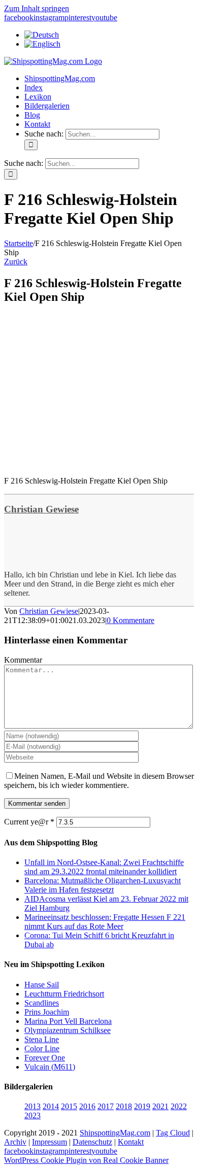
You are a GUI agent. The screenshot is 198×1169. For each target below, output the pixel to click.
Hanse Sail (41, 984)
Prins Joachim (46, 1012)
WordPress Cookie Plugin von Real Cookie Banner (86, 1160)
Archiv (15, 1142)
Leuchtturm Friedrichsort (64, 993)
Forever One (44, 1057)
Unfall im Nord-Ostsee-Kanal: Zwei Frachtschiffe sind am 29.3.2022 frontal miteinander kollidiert (104, 867)
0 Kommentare (130, 620)
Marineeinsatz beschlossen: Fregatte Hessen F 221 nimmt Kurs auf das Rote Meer (104, 922)
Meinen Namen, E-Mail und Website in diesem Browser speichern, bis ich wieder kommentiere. (99, 780)
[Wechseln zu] (41, 34)
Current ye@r (29, 821)
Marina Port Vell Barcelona (68, 1021)
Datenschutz (92, 1142)
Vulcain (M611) (49, 1066)
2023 (32, 1115)
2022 (179, 1106)
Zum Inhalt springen (36, 8)
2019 (142, 1106)
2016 (87, 1106)
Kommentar (23, 660)
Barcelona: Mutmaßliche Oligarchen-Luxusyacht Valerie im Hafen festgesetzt (102, 885)
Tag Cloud (173, 1132)
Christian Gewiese (41, 509)
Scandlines (41, 1003)
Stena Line (41, 1039)
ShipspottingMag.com (115, 1132)
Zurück (15, 261)
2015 (69, 1106)
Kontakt (131, 1142)
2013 (32, 1106)
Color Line (41, 1048)
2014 (51, 1106)
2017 (105, 1106)
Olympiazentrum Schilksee (67, 1030)
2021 (160, 1106)
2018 (124, 1106)
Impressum (49, 1142)
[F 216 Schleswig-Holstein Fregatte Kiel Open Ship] (61, 463)
